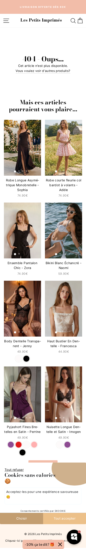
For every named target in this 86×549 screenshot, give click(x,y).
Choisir (21, 518)
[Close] (60, 544)
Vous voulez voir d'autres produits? (43, 71)
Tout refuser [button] (14, 470)
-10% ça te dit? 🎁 (40, 544)
